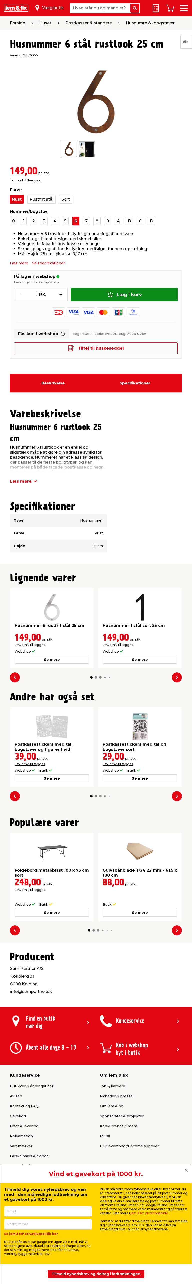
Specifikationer (135, 383)
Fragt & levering (24, 1126)
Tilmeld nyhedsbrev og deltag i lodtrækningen (96, 1274)
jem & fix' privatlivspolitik (149, 1213)
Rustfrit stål (42, 199)
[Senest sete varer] (186, 41)
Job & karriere (112, 1086)
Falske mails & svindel (30, 1156)
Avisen (16, 1096)
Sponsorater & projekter (122, 1116)
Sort (66, 199)
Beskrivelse (53, 383)
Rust (17, 199)
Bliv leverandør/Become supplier (129, 1146)
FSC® (105, 1136)
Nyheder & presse (116, 1096)
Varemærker (21, 1146)
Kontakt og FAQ (24, 1106)
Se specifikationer (48, 263)
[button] (91, 677)
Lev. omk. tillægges (25, 180)
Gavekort (18, 1116)
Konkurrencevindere (119, 1126)
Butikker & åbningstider (32, 1086)
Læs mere (19, 263)
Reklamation (21, 1136)
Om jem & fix (111, 1106)
